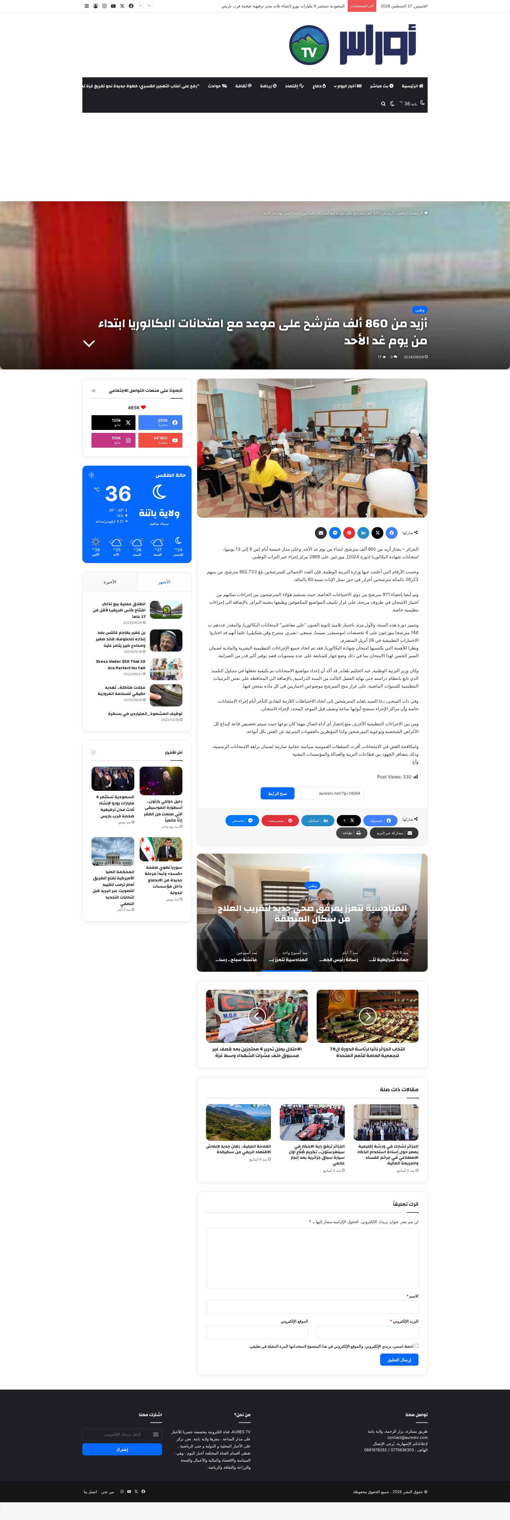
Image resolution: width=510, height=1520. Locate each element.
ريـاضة (266, 86)
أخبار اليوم (347, 86)
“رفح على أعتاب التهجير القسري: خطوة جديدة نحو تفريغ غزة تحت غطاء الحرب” (126, 86)
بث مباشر (379, 86)
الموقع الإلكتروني (294, 1321)
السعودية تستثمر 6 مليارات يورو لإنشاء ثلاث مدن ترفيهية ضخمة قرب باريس (115, 806)
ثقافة (241, 86)
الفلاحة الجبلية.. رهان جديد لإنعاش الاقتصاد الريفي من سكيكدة (238, 1149)
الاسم (412, 1296)
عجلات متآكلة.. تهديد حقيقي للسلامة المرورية (122, 691)
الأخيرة (110, 582)
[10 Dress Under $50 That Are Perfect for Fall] (166, 669)
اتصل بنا (90, 1491)
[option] (312, 913)
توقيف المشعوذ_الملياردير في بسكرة (145, 714)
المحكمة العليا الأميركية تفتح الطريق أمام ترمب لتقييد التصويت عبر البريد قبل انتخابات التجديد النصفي (113, 888)
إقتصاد (292, 86)
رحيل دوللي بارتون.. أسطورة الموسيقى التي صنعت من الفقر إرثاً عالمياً (163, 811)
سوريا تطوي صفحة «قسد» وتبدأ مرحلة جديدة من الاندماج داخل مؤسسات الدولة (279, 6)
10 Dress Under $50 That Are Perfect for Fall (121, 665)
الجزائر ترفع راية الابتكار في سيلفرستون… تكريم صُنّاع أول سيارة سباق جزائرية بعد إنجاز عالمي (317, 1155)
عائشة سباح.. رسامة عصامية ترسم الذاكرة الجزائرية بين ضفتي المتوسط (312, 913)
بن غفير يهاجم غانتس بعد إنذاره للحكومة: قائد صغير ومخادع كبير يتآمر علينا (121, 639)
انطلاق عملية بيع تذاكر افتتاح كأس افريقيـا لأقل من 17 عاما (119, 610)
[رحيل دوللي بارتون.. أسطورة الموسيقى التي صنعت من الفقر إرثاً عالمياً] (161, 781)
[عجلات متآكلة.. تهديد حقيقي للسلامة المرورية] (166, 695)
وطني (401, 213)
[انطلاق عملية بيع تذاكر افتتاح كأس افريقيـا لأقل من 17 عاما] (166, 610)
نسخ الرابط (277, 793)
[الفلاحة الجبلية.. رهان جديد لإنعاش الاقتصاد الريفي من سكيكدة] (238, 1122)
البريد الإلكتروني (404, 1321)
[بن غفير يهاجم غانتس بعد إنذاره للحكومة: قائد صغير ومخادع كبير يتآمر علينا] (166, 640)
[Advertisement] (255, 157)
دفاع (318, 86)
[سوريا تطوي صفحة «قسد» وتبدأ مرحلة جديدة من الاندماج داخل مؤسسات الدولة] (161, 849)
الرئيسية (410, 86)
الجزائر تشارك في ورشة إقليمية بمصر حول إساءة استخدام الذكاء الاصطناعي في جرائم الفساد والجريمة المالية (388, 1155)
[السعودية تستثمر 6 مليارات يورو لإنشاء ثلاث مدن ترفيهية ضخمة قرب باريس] (112, 779)
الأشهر (164, 582)
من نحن (107, 1491)
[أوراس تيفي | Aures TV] (351, 45)
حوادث (215, 86)
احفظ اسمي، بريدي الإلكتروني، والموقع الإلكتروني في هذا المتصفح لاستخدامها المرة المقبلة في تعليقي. (331, 1346)
